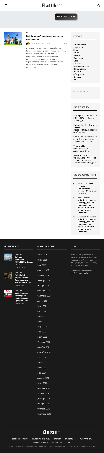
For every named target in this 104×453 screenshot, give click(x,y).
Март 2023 (42, 326)
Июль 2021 (42, 362)
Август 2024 (42, 301)
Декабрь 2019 (43, 398)
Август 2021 (42, 357)
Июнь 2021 (42, 367)
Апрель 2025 (43, 270)
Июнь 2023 (42, 321)
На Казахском (79, 69)
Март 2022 (42, 337)
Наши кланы (57, 442)
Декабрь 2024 (43, 280)
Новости (77, 72)
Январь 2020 (43, 393)
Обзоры (77, 77)
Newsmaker (34, 44)
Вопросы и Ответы (20, 439)
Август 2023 (42, 311)
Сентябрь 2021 (44, 352)
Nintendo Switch (80, 45)
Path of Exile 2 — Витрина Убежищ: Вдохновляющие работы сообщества (85, 129)
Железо (77, 55)
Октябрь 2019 (43, 408)
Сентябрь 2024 (44, 295)
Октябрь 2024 (43, 290)
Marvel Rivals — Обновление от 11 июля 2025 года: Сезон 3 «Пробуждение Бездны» (84, 159)
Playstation (78, 47)
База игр (57, 439)
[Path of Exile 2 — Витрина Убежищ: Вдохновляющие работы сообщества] (8, 275)
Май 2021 (41, 373)
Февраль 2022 (43, 342)
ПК (27, 32)
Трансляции (70, 439)
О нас (68, 442)
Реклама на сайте (40, 442)
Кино (75, 61)
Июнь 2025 (42, 260)
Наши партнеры (85, 439)
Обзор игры (78, 74)
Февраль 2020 (43, 388)
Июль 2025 (42, 254)
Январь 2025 (43, 275)
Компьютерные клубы (41, 439)
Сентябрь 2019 (44, 414)
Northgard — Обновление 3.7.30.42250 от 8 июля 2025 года (85, 118)
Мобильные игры (81, 66)
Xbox (75, 50)
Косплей (77, 63)
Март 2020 (42, 383)
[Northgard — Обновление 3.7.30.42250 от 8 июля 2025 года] (8, 257)
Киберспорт (78, 58)
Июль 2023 (42, 316)
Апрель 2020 (43, 378)
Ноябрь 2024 (43, 285)
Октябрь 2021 (43, 347)
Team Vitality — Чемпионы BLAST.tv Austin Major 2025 (82, 148)
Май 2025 (41, 265)
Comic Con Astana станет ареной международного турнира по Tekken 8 (85, 139)
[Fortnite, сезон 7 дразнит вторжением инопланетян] (13, 38)
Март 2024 (42, 306)
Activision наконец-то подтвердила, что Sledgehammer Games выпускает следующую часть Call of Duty (87, 206)
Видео (76, 53)
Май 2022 (41, 331)
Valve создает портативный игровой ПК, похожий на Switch (87, 188)
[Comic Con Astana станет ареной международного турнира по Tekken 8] (8, 293)
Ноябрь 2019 (43, 403)
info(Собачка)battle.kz (79, 273)
